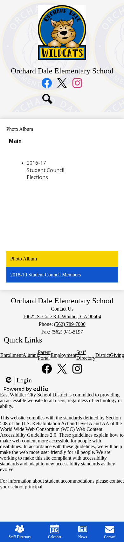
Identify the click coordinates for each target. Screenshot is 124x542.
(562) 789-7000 (70, 324)
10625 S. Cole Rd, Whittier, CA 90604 (62, 316)
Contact (109, 537)
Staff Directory (20, 537)
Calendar (54, 537)
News (82, 537)
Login (18, 380)
